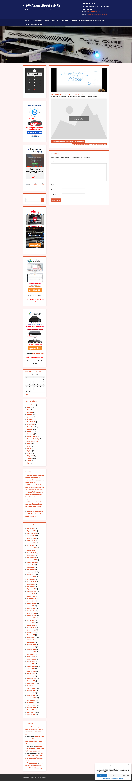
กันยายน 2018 (31, 671)
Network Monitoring (33, 439)
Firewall (73, 96)
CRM (70, 96)
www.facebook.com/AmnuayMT (98, 14)
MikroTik (30, 431)
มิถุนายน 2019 (31, 649)
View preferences (125, 775)
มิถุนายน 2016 (31, 714)
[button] (129, 765)
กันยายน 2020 (31, 627)
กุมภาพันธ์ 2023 (31, 577)
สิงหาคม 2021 (31, 610)
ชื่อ (52, 185)
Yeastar (84, 96)
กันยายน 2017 (31, 690)
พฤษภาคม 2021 (32, 615)
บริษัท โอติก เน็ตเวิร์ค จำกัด (42, 6)
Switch (29, 446)
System (29, 451)
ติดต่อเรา (74, 20)
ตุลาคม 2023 (31, 565)
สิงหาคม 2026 (31, 528)
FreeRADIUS (31, 422)
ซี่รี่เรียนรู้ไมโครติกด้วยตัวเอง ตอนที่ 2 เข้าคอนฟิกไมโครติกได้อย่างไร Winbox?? (34, 514)
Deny (113, 775)
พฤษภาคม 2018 (32, 678)
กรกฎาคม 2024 (31, 557)
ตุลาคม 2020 (31, 625)
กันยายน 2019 (31, 644)
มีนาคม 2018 (31, 681)
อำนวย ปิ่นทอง (63, 96)
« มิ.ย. (26, 394)
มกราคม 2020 (31, 640)
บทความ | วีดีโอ (55, 20)
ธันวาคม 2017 (31, 685)
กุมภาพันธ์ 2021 (31, 618)
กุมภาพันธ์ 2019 (31, 659)
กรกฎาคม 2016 (31, 712)
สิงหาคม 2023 (31, 567)
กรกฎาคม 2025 (31, 535)
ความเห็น (53, 162)
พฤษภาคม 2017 (32, 698)
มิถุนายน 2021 (31, 613)
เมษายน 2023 (31, 574)
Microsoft (30, 429)
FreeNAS (30, 417)
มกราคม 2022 (31, 601)
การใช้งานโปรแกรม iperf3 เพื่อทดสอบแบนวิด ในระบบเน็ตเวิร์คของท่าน (34, 748)
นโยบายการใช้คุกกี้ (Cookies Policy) (34, 24)
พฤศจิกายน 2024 (32, 548)
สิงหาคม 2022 (31, 584)
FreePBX (30, 419)
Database (30, 412)
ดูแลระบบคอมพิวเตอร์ (36, 20)
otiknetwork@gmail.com (93, 11)
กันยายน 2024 (31, 552)
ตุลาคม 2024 (31, 550)
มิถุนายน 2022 (31, 589)
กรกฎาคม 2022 (31, 586)
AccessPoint (31, 405)
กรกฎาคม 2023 (31, 569)
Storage (29, 443)
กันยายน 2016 (31, 707)
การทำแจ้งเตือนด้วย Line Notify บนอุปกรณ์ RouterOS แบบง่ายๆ (34, 765)
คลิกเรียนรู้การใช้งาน (38, 353)
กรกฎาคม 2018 (31, 676)
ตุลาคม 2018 (31, 669)
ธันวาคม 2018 (31, 664)
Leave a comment (93, 96)
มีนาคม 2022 (31, 596)
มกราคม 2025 (31, 545)
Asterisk (29, 407)
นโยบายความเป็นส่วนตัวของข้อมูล (117, 778)
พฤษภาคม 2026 (32, 533)
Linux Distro (77, 96)
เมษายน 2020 (31, 632)
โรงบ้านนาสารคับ (32, 763)
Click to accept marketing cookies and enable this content (79, 118)
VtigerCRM (30, 456)
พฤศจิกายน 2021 (32, 603)
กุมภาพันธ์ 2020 (32, 637)
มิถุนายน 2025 (31, 538)
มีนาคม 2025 (31, 540)
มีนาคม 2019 (31, 656)
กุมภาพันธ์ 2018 (31, 683)
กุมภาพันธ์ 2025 (31, 543)
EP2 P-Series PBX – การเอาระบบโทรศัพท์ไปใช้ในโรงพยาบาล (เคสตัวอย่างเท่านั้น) (88, 144)
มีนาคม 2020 (31, 635)
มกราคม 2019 (31, 661)
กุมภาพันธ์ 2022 (31, 598)
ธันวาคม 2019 (31, 642)
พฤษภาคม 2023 (32, 572)
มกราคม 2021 (31, 620)
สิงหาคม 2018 (31, 673)
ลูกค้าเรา (47, 20)
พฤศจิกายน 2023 (32, 562)
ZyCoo (29, 463)
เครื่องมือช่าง (65, 20)
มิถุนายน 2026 (31, 531)
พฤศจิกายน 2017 (32, 688)
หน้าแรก (27, 20)
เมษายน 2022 (31, 594)
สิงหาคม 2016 (31, 710)
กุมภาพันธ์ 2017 (31, 702)
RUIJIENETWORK (32, 441)
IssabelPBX (30, 424)
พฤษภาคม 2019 (32, 652)
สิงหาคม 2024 (31, 555)
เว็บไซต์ (53, 195)
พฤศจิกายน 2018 (32, 666)
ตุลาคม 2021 (31, 606)
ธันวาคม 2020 (31, 623)
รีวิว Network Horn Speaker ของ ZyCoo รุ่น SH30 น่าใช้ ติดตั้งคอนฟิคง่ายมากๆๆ (68, 142)
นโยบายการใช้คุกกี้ (106, 778)
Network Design (32, 436)
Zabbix (29, 460)
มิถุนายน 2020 (31, 630)
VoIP (82, 96)
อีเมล (53, 190)
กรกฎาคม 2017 (31, 693)
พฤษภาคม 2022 (32, 591)
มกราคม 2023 (31, 579)
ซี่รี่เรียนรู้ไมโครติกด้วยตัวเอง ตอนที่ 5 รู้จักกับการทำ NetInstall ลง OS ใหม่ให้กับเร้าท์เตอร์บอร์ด (34, 487)
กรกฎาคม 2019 (31, 647)
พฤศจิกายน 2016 (32, 705)
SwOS (29, 448)
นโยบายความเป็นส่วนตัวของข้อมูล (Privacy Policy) (92, 20)
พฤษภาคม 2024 (32, 560)
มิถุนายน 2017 (31, 695)
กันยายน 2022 (31, 581)
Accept (101, 775)
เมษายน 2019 (31, 654)
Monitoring (30, 434)
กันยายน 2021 (31, 608)
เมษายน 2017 (31, 700)
